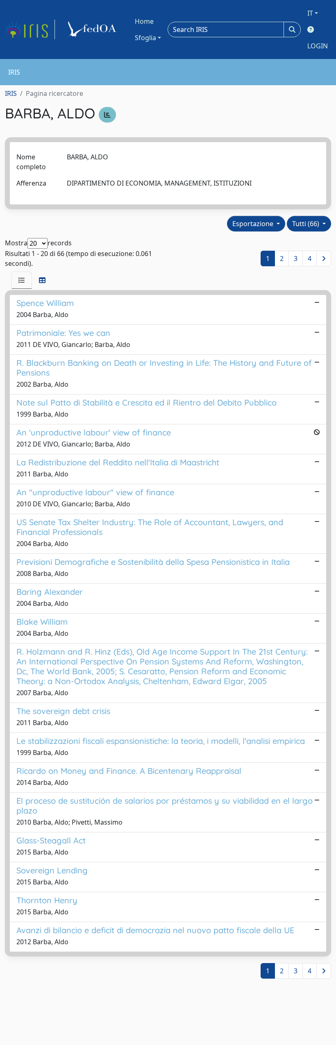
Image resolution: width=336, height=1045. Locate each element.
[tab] (21, 280)
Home (144, 21)
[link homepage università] (93, 29)
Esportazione (253, 223)
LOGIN (317, 45)
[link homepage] (30, 29)
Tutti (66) (306, 223)
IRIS (11, 93)
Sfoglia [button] (145, 37)
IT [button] (310, 13)
